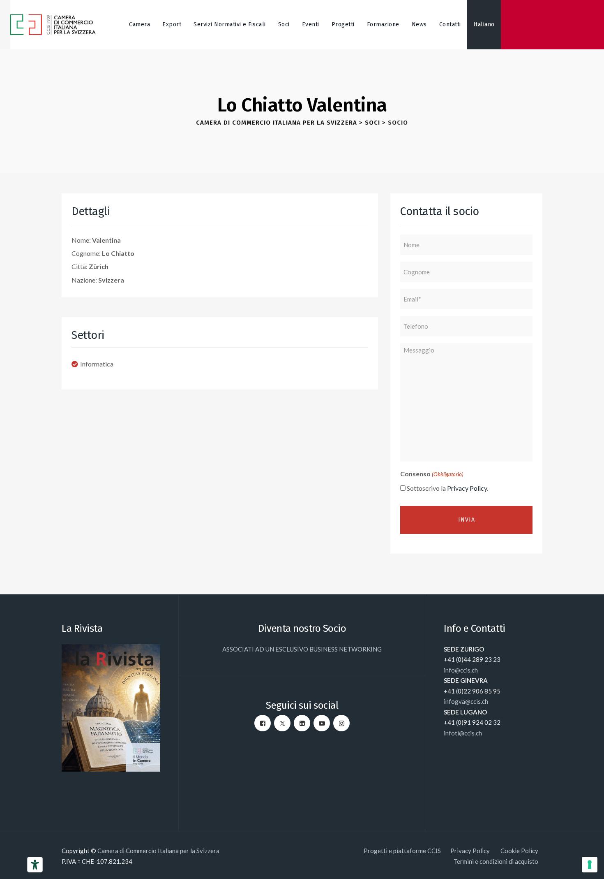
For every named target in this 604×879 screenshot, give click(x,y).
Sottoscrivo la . (447, 488)
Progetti (343, 24)
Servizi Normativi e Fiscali (230, 24)
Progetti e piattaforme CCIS (402, 850)
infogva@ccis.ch (466, 701)
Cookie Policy (519, 850)
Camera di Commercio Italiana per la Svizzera (158, 850)
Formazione (383, 24)
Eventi (310, 24)
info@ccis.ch (461, 670)
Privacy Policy (467, 488)
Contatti (450, 24)
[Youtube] (322, 723)
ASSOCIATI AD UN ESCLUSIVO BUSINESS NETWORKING (302, 649)
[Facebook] (262, 723)
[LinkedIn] (302, 723)
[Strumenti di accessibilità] (35, 864)
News (419, 24)
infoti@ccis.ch (463, 733)
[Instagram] (341, 723)
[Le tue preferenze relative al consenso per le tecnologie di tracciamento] (589, 864)
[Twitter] (282, 723)
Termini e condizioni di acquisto (496, 861)
